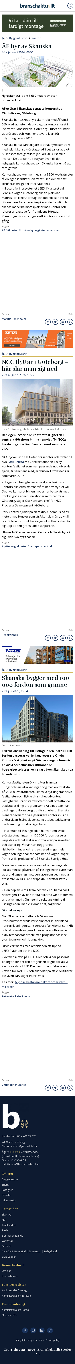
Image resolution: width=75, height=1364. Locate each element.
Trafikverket (9, 1225)
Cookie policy (53, 1340)
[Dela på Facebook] (48, 322)
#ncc (31, 546)
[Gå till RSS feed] (70, 322)
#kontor (12, 230)
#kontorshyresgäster (32, 230)
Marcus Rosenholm (14, 319)
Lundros (15, 1152)
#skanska (52, 230)
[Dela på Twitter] (55, 322)
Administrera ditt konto (15, 1310)
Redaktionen (10, 635)
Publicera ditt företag (14, 1290)
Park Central (16, 462)
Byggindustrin (18, 38)
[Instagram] (33, 1330)
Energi (5, 1184)
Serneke (6, 1246)
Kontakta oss (9, 1276)
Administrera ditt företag (16, 1295)
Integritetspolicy (24, 1340)
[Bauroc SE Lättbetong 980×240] (37, 339)
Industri (6, 1195)
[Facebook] (25, 1330)
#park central (43, 546)
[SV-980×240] (37, 23)
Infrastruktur (9, 1200)
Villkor (39, 1340)
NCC (4, 1220)
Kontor (36, 38)
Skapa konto (9, 1315)
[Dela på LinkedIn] (63, 322)
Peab (5, 1230)
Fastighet (7, 1190)
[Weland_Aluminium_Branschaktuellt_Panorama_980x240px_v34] (37, 655)
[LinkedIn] (42, 1330)
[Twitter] (50, 1330)
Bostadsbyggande (12, 1235)
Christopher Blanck (14, 1084)
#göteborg (9, 546)
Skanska (6, 1214)
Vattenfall (7, 1241)
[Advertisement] (37, 273)
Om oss (6, 1271)
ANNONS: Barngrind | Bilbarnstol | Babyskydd (29, 1251)
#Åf (4, 230)
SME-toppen (9, 1256)
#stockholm (22, 996)
